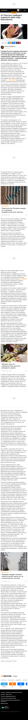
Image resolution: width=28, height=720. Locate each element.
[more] (25, 214)
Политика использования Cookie (8, 698)
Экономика (5, 206)
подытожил (12, 80)
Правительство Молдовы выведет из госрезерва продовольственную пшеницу (14, 210)
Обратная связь (4, 703)
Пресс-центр (9, 694)
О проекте (3, 692)
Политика (3, 680)
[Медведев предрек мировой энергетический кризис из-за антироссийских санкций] (14, 561)
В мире (2, 661)
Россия (14, 661)
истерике (23, 279)
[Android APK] (5, 707)
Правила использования (11, 692)
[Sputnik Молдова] (4, 10)
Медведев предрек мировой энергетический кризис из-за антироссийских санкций (12, 576)
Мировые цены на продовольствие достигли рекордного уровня (11, 366)
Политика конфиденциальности (8, 696)
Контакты (3, 694)
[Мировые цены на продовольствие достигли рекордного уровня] (14, 353)
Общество (18, 680)
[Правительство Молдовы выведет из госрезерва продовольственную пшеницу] (14, 195)
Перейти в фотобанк (17, 40)
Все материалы (7, 48)
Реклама (20, 692)
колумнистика (8, 661)
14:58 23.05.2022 (5, 22)
